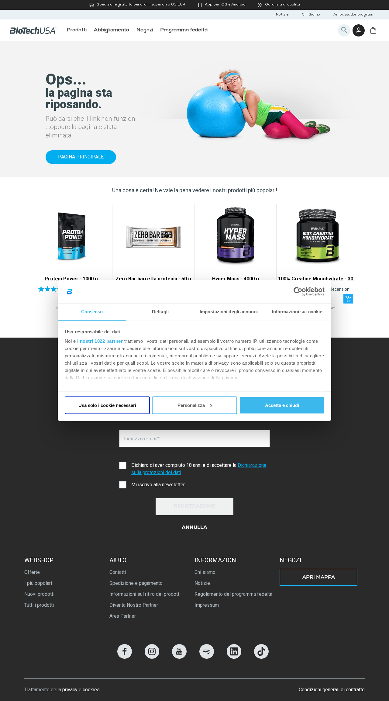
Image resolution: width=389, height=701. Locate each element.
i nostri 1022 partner (100, 341)
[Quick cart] (348, 299)
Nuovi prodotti (39, 594)
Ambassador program (353, 15)
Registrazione (194, 506)
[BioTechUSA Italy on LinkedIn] (234, 657)
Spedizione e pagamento (136, 583)
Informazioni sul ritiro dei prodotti (145, 594)
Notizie (282, 15)
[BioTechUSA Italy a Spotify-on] (206, 657)
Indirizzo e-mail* (142, 439)
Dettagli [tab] (160, 311)
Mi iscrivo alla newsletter (158, 485)
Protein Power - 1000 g (71, 279)
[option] (71, 258)
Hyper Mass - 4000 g (235, 279)
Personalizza (191, 405)
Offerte (32, 572)
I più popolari (38, 583)
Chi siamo (204, 572)
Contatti (117, 572)
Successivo (350, 258)
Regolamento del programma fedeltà (233, 594)
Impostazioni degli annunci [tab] (229, 311)
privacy (69, 689)
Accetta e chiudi (282, 405)
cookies (91, 689)
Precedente (39, 258)
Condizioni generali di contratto (332, 689)
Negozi (290, 560)
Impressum (206, 605)
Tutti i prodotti (39, 605)
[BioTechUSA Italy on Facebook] (124, 657)
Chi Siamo (311, 15)
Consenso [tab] (92, 311)
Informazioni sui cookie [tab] (297, 311)
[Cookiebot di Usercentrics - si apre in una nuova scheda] (298, 291)
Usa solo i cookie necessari (107, 405)
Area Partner (122, 616)
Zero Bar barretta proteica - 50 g (153, 279)
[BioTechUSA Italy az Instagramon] (152, 657)
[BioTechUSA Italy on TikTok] (261, 657)
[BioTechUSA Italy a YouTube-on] (179, 657)
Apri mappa (318, 577)
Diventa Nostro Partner (133, 605)
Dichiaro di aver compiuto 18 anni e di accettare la (199, 468)
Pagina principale (81, 157)
